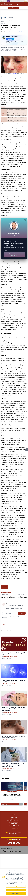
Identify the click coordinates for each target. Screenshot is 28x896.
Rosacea (3, 624)
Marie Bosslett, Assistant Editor (10, 656)
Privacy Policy (14, 823)
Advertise (14, 816)
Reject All (16, 889)
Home (5, 851)
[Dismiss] (25, 220)
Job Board (14, 819)
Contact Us (14, 817)
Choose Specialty (12, 7)
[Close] (25, 871)
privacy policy (4, 617)
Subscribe (21, 613)
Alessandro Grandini (13, 73)
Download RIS (4, 586)
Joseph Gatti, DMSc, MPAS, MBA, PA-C (11, 768)
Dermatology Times (5, 18)
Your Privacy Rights (14, 825)
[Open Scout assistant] (21, 4)
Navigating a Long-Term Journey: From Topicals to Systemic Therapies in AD (7, 596)
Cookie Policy (11, 883)
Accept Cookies (15, 893)
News (16, 851)
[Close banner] (26, 2)
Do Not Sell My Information (14, 820)
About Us (11, 851)
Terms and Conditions (14, 822)
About (14, 814)
